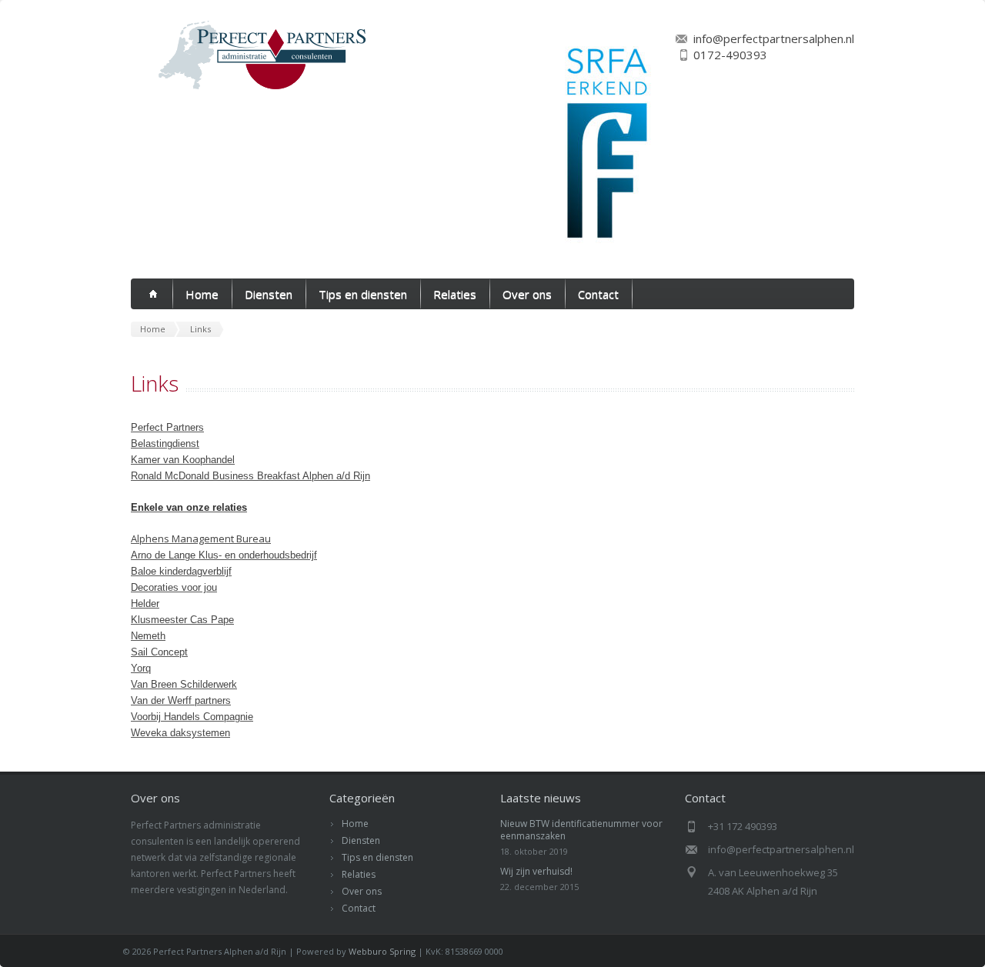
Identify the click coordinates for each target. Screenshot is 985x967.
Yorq (141, 668)
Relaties (454, 294)
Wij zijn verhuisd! (536, 871)
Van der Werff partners (181, 700)
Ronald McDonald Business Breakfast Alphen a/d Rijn (250, 476)
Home (202, 294)
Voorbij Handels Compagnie (192, 716)
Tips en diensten (363, 294)
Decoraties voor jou (174, 587)
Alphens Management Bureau (201, 538)
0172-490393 (730, 54)
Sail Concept (159, 652)
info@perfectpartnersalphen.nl (773, 38)
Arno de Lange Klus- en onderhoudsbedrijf (224, 555)
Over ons (527, 294)
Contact (598, 294)
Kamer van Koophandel (183, 459)
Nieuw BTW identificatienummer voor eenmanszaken (581, 829)
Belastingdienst (165, 443)
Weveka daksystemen (180, 733)
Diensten (268, 294)
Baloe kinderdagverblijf (181, 571)
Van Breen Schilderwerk (184, 684)
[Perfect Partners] (250, 90)
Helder (145, 603)
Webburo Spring (382, 951)
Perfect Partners (167, 427)
